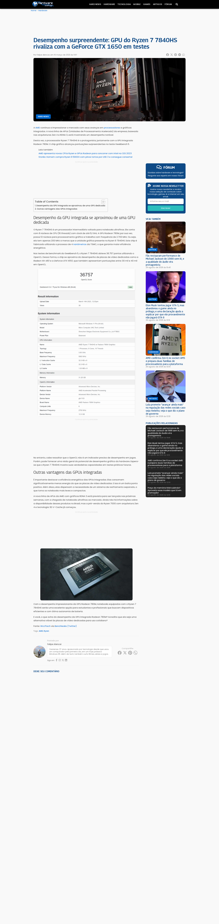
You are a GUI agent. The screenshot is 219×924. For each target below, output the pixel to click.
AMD (41, 631)
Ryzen (46, 631)
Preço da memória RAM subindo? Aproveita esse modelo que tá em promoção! (164, 490)
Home (33, 10)
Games (146, 4)
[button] (168, 55)
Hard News (95, 4)
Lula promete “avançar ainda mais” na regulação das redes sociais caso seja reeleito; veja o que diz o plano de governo (165, 409)
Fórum (168, 4)
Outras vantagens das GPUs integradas (57, 209)
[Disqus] (86, 710)
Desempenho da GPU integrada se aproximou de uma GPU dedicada (70, 205)
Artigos (157, 4)
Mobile (137, 4)
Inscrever (165, 208)
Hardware (109, 4)
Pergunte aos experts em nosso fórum (166, 175)
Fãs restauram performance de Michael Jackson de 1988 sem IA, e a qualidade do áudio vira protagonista (165, 260)
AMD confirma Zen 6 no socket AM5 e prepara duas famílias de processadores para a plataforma (165, 360)
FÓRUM (169, 167)
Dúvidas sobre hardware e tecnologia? (166, 172)
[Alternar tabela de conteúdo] (102, 202)
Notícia (152, 250)
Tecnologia (124, 4)
